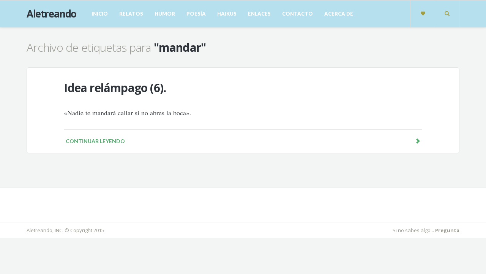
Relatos (131, 14)
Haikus (227, 14)
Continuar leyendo (95, 141)
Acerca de (338, 14)
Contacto (297, 14)
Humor (165, 14)
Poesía (196, 14)
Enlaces (259, 14)
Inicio (100, 14)
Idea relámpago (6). (115, 88)
